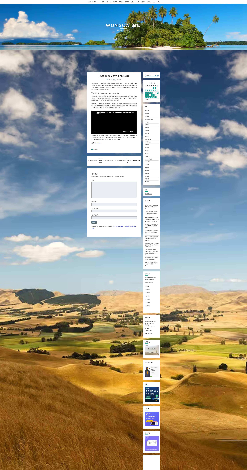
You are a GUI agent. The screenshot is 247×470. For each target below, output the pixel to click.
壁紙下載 (115, 2)
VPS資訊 (147, 153)
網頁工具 (147, 173)
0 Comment (119, 79)
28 (151, 97)
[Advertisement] (123, 63)
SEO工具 (137, 2)
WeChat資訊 (147, 162)
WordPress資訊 (148, 159)
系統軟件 (147, 122)
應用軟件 (147, 136)
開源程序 (147, 170)
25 (145, 97)
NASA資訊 (95, 149)
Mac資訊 (147, 147)
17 (157, 92)
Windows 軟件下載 (149, 119)
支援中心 (143, 2)
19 (147, 95)
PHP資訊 (147, 164)
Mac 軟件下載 (148, 139)
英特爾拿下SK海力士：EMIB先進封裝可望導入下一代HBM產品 (152, 245)
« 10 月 (146, 99)
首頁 (103, 2)
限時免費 (147, 116)
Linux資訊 (147, 150)
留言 (93, 180)
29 (153, 97)
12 (147, 92)
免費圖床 (121, 2)
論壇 (107, 2)
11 (145, 92)
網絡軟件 (147, 133)
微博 (110, 2)
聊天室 (132, 2)
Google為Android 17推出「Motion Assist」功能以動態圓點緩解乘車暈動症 (151, 251)
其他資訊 (147, 181)
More (154, 2)
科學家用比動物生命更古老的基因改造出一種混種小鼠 (100, 160)
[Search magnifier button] (157, 75)
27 (149, 97)
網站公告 (147, 110)
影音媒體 (147, 130)
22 (153, 95)
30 (155, 97)
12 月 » (149, 99)
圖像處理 (147, 127)
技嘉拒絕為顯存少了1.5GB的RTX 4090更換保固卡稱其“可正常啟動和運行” (152, 219)
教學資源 (147, 167)
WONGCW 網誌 (92, 2)
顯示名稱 (94, 201)
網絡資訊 (147, 144)
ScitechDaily (98, 143)
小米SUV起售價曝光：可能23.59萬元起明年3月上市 (127, 160)
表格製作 (149, 2)
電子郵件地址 (95, 208)
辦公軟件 (147, 125)
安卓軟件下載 (148, 142)
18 (145, 95)
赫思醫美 (147, 113)
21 (151, 95)
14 (151, 92)
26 (147, 97)
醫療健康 (147, 179)
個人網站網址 (94, 215)
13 (149, 92)
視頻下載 (127, 2)
